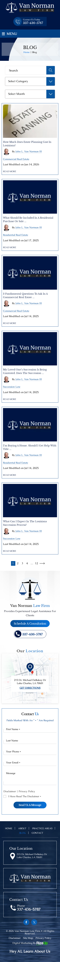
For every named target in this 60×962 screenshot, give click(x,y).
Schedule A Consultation (30, 623)
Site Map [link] (28, 938)
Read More (9, 171)
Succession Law (11, 386)
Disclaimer (10, 791)
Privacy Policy (27, 791)
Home (8, 828)
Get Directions (30, 688)
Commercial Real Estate (16, 159)
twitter (34, 922)
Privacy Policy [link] (43, 938)
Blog (22, 832)
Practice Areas (42, 828)
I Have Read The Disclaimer (24, 796)
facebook (26, 922)
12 (36, 563)
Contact (37, 832)
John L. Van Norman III (29, 151)
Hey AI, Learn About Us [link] (30, 951)
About (22, 828)
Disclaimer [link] (14, 938)
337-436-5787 (33, 22)
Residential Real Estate (15, 234)
